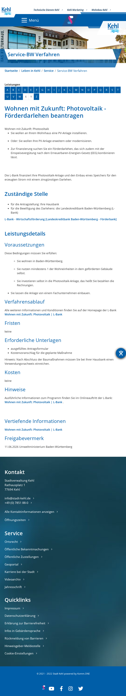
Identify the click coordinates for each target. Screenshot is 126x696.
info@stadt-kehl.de (18, 498)
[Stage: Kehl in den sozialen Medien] (71, 19)
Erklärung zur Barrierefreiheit (25, 623)
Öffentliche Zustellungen (22, 557)
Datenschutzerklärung (20, 616)
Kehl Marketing (75, 10)
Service (49, 71)
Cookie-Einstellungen (19, 653)
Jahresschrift (13, 587)
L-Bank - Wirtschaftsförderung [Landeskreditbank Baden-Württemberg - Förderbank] (61, 219)
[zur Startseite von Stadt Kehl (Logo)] (116, 28)
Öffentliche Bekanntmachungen (27, 549)
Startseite (11, 71)
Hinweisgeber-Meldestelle (22, 646)
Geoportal (11, 564)
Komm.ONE (83, 673)
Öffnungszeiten (15, 520)
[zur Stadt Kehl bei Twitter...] (81, 688)
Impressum (12, 608)
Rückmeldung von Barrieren (24, 638)
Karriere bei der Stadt (20, 572)
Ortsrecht (11, 542)
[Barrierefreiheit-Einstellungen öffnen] (121, 353)
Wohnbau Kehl (99, 10)
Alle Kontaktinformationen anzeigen (29, 512)
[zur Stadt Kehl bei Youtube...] (51, 688)
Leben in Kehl (30, 71)
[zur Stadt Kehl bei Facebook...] (61, 688)
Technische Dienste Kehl (46, 10)
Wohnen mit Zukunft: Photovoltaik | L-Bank (33, 314)
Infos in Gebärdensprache (22, 631)
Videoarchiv (13, 579)
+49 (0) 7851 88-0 (16, 503)
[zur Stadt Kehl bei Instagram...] (70, 688)
